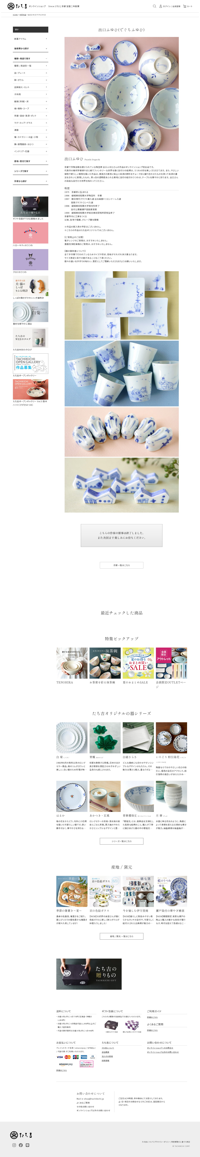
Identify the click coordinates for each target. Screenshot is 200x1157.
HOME (15, 15)
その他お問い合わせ (85, 1106)
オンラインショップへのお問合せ (160, 1048)
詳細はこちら (152, 1017)
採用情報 (105, 1060)
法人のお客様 (107, 1056)
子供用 (17, 94)
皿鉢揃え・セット (22, 87)
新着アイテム (20, 38)
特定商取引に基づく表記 (180, 1142)
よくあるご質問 (83, 1102)
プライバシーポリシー (162, 1142)
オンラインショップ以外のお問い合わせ (163, 1052)
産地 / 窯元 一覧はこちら (121, 936)
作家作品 (23, 15)
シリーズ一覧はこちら (122, 841)
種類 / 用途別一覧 (22, 65)
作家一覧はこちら (121, 565)
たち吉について (108, 1048)
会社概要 (105, 1052)
